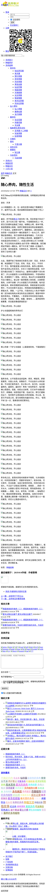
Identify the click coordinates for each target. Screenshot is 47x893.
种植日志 (9, 166)
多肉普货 (19, 788)
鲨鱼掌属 (18, 133)
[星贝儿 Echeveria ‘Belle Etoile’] (18, 709)
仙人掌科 (13, 106)
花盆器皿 (39, 806)
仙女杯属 (18, 87)
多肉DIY (8, 161)
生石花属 (18, 120)
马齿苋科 (13, 155)
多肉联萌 (4, 5)
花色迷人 (5, 810)
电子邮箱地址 (7, 677)
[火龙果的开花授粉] (13, 714)
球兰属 (17, 152)
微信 (7, 51)
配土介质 (24, 810)
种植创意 (38, 802)
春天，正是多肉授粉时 (35, 741)
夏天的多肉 (22, 784)
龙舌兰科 (13, 147)
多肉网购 (8, 791)
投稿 (7, 859)
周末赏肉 (10, 784)
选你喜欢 (5, 773)
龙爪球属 (18, 114)
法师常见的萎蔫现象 (13, 599)
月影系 (37, 798)
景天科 (13, 68)
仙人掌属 (18, 109)
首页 (3, 173)
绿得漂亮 (21, 806)
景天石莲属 (19, 101)
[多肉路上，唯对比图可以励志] (18, 736)
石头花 (9, 802)
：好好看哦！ (19, 836)
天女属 (17, 125)
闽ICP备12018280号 (9, 879)
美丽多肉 (30, 806)
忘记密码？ (14, 25)
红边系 (13, 806)
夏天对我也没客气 (25, 614)
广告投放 (9, 862)
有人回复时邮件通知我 (12, 693)
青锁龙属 (18, 84)
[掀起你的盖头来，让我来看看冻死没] (21, 730)
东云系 (16, 778)
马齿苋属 (18, 158)
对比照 (16, 795)
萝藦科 (13, 150)
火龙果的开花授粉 (29, 714)
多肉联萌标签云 (11, 865)
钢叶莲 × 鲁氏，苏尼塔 (35, 719)
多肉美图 (17, 791)
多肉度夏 (10, 788)
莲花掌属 (18, 79)
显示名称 (5, 672)
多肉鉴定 (26, 791)
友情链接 (9, 870)
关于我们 (9, 856)
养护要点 (12, 781)
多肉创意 (32, 785)
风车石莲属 (19, 103)
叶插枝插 (30, 781)
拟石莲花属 (19, 71)
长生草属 (18, 95)
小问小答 (9, 169)
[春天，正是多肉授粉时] (15, 741)
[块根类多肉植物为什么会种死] (18, 703)
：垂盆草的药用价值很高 (25, 829)
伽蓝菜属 (18, 90)
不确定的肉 (7, 778)
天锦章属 (18, 93)
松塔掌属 (18, 136)
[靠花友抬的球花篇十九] (15, 725)
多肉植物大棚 (30, 788)
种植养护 (9, 63)
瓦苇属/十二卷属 (21, 131)
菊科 (12, 142)
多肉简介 (9, 60)
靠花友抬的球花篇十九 (35, 725)
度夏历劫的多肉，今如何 (33, 625)
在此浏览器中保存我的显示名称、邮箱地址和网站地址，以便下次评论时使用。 (24, 682)
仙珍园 (23, 778)
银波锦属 (18, 98)
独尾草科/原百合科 (17, 128)
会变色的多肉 (34, 778)
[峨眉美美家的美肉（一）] (12, 620)
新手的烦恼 (14, 798)
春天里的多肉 (27, 798)
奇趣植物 (36, 791)
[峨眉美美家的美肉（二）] (12, 609)
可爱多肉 (21, 781)
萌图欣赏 (9, 163)
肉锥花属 (18, 123)
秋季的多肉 (18, 802)
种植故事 (10, 567)
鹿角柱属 (18, 112)
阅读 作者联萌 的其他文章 (15, 591)
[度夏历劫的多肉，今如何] (12, 625)
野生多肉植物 (35, 810)
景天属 (17, 74)
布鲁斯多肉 (25, 795)
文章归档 (9, 867)
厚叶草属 (18, 76)
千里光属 (18, 144)
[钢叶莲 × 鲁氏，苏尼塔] (15, 719)
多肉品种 (9, 65)
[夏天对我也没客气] (9, 614)
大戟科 (13, 139)
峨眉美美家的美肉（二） (33, 609)
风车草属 (18, 82)
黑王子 (16, 219)
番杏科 (13, 117)
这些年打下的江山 (12, 596)
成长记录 (36, 795)
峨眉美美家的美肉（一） (33, 620)
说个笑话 (14, 810)
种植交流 (29, 802)
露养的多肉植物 (12, 813)
